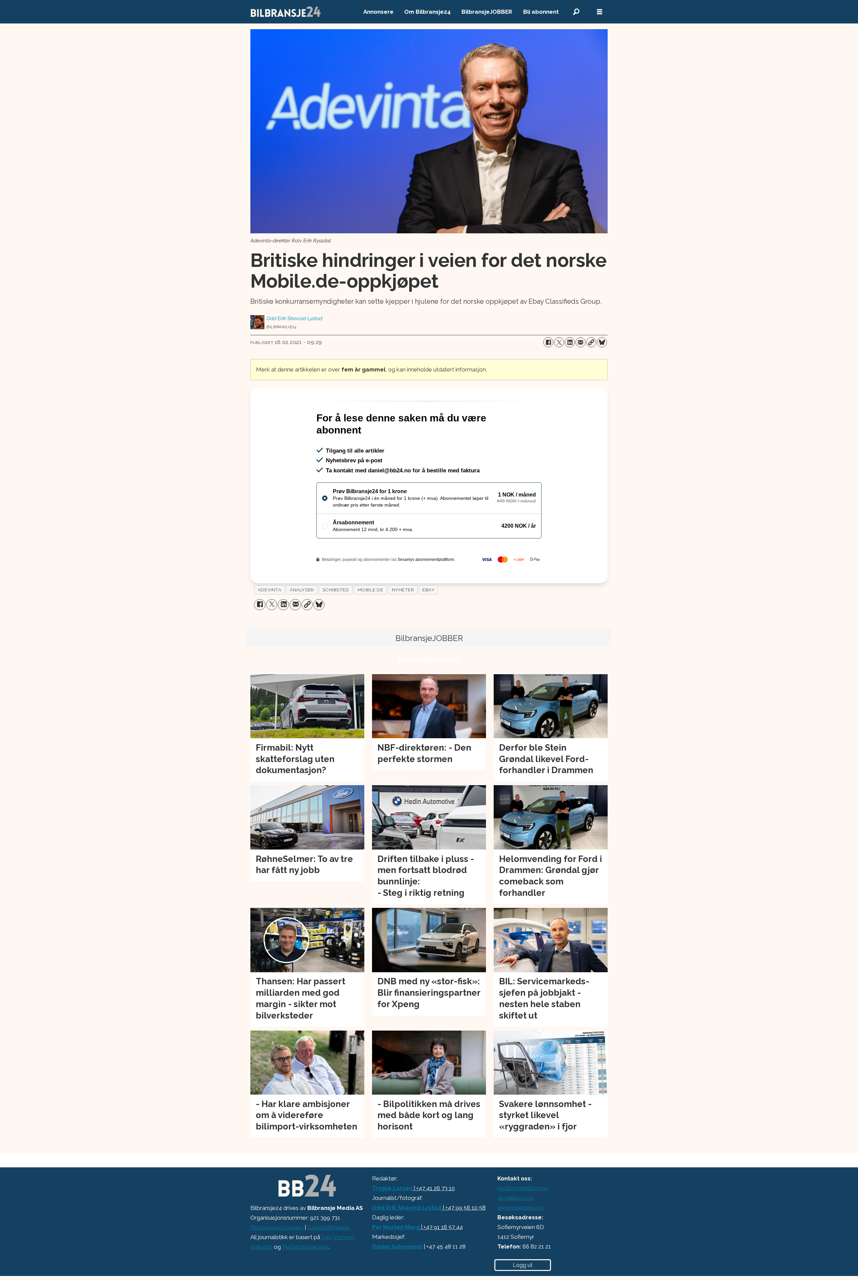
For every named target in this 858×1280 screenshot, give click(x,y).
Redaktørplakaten (305, 1275)
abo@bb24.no (515, 1226)
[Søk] (576, 12)
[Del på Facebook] (548, 342)
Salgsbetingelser (328, 1256)
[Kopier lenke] (591, 342)
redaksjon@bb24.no (523, 1217)
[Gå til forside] (286, 11)
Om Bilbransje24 (427, 11)
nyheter (403, 618)
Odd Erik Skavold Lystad (406, 1236)
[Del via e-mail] (580, 342)
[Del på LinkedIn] (570, 342)
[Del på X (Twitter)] (559, 342)
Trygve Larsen (392, 1217)
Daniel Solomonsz (397, 1275)
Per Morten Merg (396, 1256)
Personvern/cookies (276, 1256)
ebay (428, 618)
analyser (302, 618)
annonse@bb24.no (521, 1236)
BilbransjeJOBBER (487, 11)
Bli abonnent (541, 11)
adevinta (269, 618)
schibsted (335, 618)
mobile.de (370, 618)
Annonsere (378, 11)
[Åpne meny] (599, 12)
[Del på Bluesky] (602, 342)
